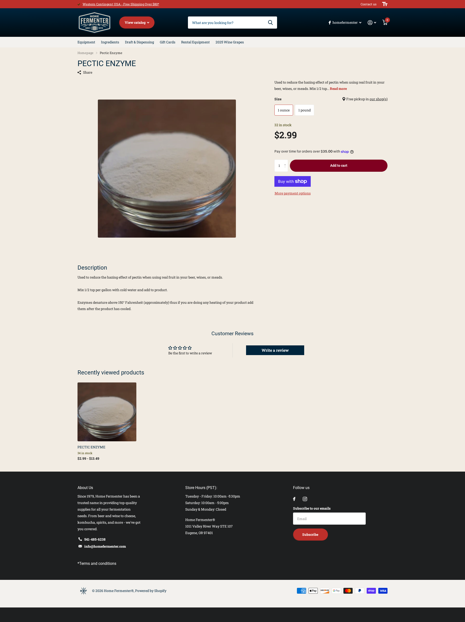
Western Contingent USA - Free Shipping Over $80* (121, 4)
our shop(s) (379, 99)
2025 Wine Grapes (230, 42)
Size (331, 99)
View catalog (135, 22)
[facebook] (294, 499)
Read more (338, 88)
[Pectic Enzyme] (107, 411)
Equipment (86, 42)
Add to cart (338, 165)
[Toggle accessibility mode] (385, 4)
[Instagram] (305, 499)
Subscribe (310, 534)
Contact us (368, 4)
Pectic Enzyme (91, 447)
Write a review (275, 350)
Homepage (85, 53)
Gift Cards (167, 42)
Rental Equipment (195, 42)
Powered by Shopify (150, 590)
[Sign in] (371, 22)
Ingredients (110, 42)
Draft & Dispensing (139, 42)
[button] (286, 161)
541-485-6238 (95, 539)
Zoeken (270, 22)
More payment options (293, 193)
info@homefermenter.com (105, 546)
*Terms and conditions (97, 563)
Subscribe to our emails (312, 508)
